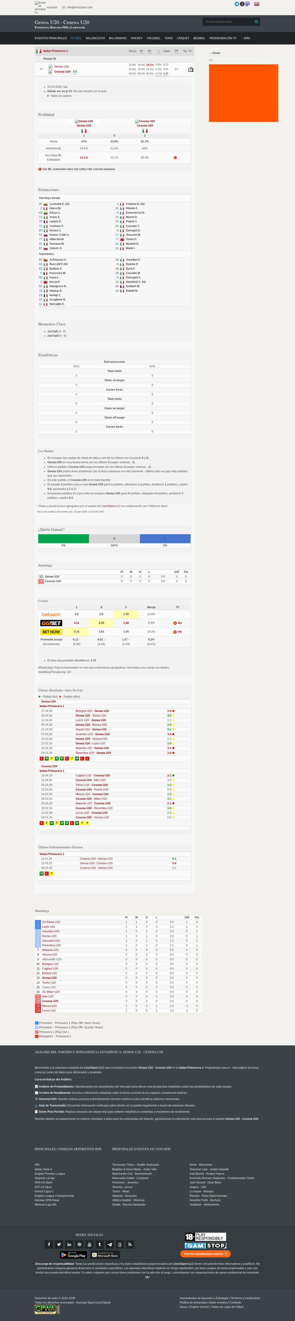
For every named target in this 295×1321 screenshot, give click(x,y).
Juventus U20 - (93, 734)
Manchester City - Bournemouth (132, 1173)
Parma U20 (49, 936)
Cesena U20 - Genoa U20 (96, 858)
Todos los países (60, 95)
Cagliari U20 (50, 968)
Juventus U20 (50, 931)
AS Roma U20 (51, 922)
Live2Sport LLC (111, 506)
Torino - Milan (120, 1191)
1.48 (126, 623)
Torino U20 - (92, 785)
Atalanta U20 (50, 950)
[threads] (120, 1244)
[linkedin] (69, 1244)
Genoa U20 (84, 125)
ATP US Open (43, 1187)
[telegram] (110, 1244)
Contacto (235, 1302)
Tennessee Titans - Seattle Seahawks (135, 1164)
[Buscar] (256, 22)
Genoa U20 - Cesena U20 (96, 863)
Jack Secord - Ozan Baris (205, 1182)
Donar (184, 1307)
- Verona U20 (91, 738)
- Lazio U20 (90, 743)
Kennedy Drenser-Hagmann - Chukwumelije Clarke (222, 1178)
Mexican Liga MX (45, 1204)
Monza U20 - (92, 794)
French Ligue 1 (44, 1191)
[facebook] (49, 1244)
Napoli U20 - (91, 729)
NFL (37, 1164)
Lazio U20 (48, 926)
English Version (199, 1307)
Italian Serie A (43, 1169)
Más (247, 38)
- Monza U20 (91, 724)
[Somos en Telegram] (237, 4)
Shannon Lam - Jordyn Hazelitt (209, 1169)
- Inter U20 (91, 780)
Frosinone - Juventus (125, 1182)
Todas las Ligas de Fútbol (227, 1307)
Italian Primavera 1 (55, 51)
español (51, 7)
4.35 (101, 623)
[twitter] (59, 1244)
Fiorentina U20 (51, 945)
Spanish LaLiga (45, 1178)
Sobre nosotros (218, 1302)
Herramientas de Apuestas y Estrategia (204, 1298)
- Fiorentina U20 (94, 808)
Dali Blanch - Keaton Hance (207, 1173)
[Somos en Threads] (242, 4)
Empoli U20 (49, 973)
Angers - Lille (198, 1187)
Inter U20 (48, 996)
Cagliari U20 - (93, 775)
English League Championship (54, 1195)
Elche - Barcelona (201, 1164)
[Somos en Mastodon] (247, 4)
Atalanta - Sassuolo (124, 1195)
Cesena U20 (145, 125)
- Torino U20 (91, 715)
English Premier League (50, 1173)
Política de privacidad (193, 1302)
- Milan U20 (91, 798)
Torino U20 (49, 982)
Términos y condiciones (245, 1298)
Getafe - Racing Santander (129, 1204)
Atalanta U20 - (92, 748)
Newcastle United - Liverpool (130, 1178)
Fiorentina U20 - (93, 753)
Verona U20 (49, 954)
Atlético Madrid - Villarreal (128, 1200)
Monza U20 (49, 1006)
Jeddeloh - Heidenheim (204, 1204)
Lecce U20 (49, 1010)
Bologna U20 (50, 964)
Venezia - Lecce (122, 1187)
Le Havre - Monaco (202, 1191)
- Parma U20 (92, 789)
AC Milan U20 (51, 992)
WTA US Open (44, 1182)
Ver (179, 623)
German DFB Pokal (47, 1200)
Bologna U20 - (92, 711)
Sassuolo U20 (51, 940)
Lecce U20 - (91, 720)
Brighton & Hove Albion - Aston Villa (134, 1169)
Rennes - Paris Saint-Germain (208, 1195)
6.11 (76, 623)
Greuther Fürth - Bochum (205, 1200)
